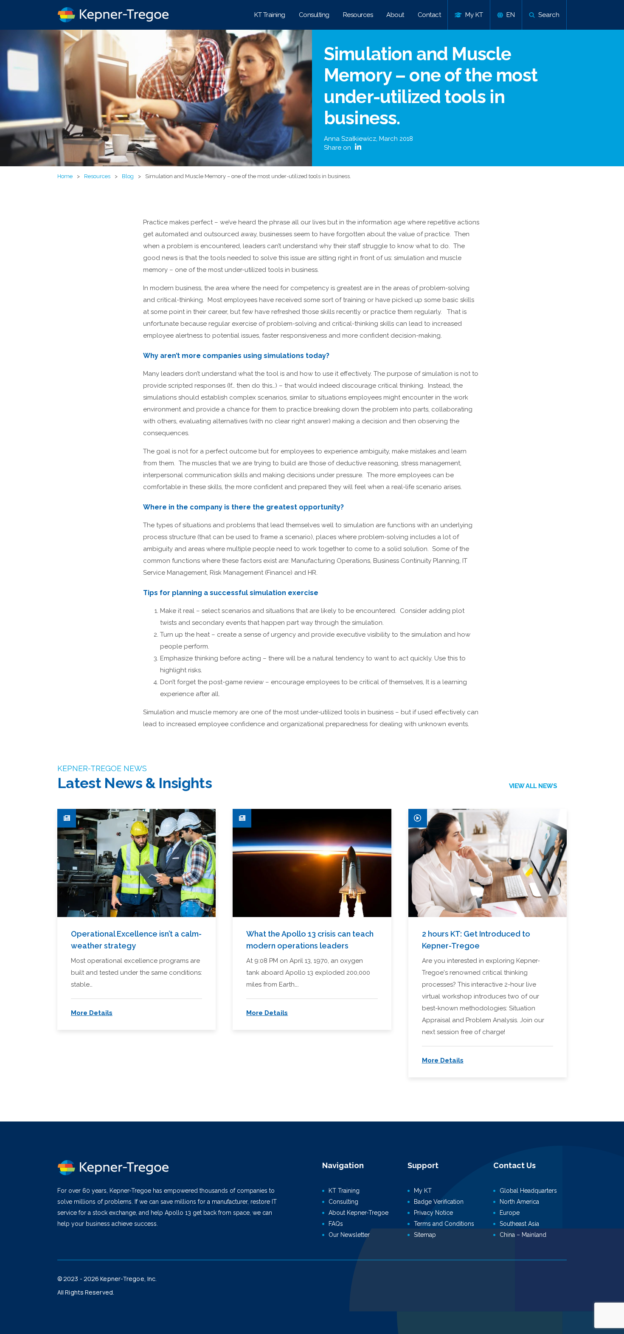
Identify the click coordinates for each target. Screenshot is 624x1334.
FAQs (336, 1223)
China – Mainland (523, 1234)
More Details (91, 1013)
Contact (429, 15)
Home (65, 176)
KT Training (269, 15)
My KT (423, 1190)
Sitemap (425, 1234)
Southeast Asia (519, 1223)
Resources (358, 15)
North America (519, 1201)
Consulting (314, 15)
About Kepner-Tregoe (358, 1212)
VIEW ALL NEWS (533, 786)
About (395, 15)
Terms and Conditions (444, 1223)
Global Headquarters (528, 1190)
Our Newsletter (349, 1234)
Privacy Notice (433, 1212)
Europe (510, 1212)
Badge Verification (439, 1201)
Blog (128, 176)
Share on (338, 147)
